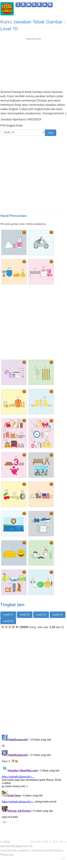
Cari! (50, 132)
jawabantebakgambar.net (16, 846)
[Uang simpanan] (14, 372)
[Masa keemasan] (14, 271)
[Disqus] (33, 681)
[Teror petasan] (14, 401)
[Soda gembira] (14, 553)
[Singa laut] (14, 523)
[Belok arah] (41, 582)
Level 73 (41, 614)
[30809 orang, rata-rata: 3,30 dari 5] (2, 626)
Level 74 (57, 614)
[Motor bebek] (41, 242)
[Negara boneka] (41, 271)
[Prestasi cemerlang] (14, 582)
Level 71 (8, 614)
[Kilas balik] (41, 372)
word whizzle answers (14, 850)
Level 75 (8, 621)
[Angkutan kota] (41, 465)
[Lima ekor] (14, 242)
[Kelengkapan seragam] (41, 523)
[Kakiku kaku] (41, 401)
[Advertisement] (33, 62)
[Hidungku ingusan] (41, 494)
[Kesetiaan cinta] (14, 465)
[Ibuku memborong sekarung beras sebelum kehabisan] (14, 433)
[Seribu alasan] (14, 494)
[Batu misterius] (41, 553)
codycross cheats (42, 850)
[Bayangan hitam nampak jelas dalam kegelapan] (41, 433)
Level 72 (24, 614)
